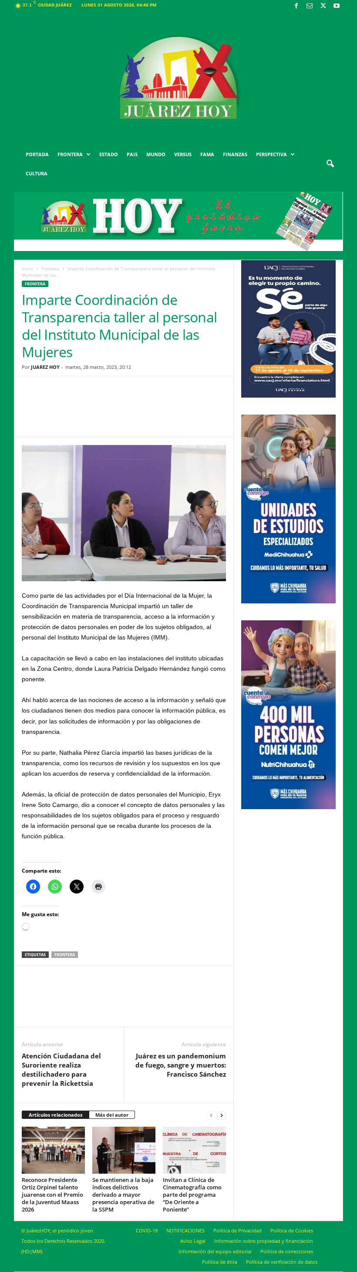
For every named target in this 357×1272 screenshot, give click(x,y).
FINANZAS (235, 154)
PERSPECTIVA (271, 154)
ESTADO (108, 154)
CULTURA (36, 173)
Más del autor (111, 1114)
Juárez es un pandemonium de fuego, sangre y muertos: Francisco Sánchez (180, 1064)
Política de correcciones (286, 1251)
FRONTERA (70, 154)
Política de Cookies (291, 1230)
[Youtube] (336, 6)
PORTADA (37, 154)
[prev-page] (211, 1115)
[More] (191, 413)
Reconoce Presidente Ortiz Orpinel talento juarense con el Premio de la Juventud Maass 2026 (52, 1194)
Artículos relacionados (55, 1114)
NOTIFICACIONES (185, 1230)
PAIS (132, 154)
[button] (330, 164)
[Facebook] (296, 6)
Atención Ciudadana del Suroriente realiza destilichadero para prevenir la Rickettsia (61, 1069)
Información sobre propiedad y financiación (263, 1241)
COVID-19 (147, 1230)
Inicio (27, 268)
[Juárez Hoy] (178, 78)
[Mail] (309, 6)
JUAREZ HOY (45, 367)
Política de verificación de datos (281, 1262)
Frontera (50, 268)
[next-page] (221, 1115)
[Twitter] (323, 6)
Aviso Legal (192, 1241)
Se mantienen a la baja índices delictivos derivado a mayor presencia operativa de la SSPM (123, 1194)
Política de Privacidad (237, 1230)
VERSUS (183, 154)
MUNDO (155, 154)
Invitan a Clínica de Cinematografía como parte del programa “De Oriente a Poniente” (192, 1194)
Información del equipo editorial (215, 1251)
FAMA (207, 154)
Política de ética (219, 1262)
